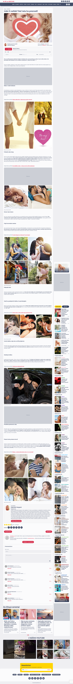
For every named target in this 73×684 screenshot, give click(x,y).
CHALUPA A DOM (64, 537)
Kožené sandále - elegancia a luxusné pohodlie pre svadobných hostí (65, 370)
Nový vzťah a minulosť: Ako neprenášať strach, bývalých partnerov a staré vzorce (65, 401)
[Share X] (14, 527)
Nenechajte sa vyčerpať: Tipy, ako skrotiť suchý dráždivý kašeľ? (65, 438)
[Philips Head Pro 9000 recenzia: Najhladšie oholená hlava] (62, 644)
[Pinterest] (67, 1)
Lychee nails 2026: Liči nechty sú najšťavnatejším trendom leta (65, 342)
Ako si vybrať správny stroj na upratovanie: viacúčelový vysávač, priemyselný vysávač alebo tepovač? (64, 510)
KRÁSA (13, 4)
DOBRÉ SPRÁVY (64, 454)
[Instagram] (65, 1)
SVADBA (54, 4)
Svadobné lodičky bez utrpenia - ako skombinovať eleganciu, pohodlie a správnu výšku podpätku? (65, 362)
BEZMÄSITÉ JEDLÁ (65, 564)
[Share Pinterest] (16, 527)
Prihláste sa (12, 536)
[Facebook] (62, 1)
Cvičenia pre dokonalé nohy (18, 366)
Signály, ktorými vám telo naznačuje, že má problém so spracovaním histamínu (65, 390)
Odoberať (49, 669)
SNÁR (43, 4)
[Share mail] (21, 527)
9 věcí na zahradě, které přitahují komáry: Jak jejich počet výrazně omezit (65, 428)
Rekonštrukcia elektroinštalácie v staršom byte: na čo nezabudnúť (65, 522)
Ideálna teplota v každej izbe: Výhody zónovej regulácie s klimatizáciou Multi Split (65, 550)
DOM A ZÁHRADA (65, 484)
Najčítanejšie (58, 306)
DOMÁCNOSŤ (64, 495)
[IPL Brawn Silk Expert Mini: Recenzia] (62, 654)
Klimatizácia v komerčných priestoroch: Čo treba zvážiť (64, 531)
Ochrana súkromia (46, 674)
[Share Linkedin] (19, 527)
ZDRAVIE (32, 4)
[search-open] (69, 4)
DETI (62, 476)
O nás (14, 674)
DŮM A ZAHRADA (65, 424)
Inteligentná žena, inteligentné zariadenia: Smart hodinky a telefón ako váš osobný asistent (65, 447)
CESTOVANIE (50, 4)
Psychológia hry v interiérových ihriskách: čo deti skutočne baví (65, 479)
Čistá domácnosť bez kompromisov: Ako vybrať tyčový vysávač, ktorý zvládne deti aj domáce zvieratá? (65, 579)
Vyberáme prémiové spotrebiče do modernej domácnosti (64, 560)
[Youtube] (63, 1)
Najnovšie (65, 306)
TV (60, 4)
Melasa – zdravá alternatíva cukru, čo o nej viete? (22, 452)
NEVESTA (63, 357)
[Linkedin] (69, 1)
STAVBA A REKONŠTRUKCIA (65, 518)
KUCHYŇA (63, 556)
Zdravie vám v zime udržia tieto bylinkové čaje (22, 312)
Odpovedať (9, 568)
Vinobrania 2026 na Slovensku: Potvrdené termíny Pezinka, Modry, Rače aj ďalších (65, 350)
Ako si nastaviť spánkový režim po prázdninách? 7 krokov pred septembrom (64, 409)
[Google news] (40, 678)
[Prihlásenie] (67, 4)
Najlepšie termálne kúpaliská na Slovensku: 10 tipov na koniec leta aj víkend (64, 328)
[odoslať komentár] (49, 561)
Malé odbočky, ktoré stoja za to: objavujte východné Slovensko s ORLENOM (65, 459)
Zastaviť (7, 54)
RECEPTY (28, 4)
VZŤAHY (25, 4)
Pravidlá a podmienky (35, 674)
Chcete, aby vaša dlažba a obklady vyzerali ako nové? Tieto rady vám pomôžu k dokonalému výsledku (65, 500)
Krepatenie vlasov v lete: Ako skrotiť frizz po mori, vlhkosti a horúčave (65, 320)
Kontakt (20, 674)
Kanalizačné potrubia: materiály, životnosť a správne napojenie (64, 541)
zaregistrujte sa (31, 538)
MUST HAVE (63, 367)
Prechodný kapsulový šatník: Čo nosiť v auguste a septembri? (65, 335)
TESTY (36, 4)
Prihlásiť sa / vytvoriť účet (28, 542)
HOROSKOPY (39, 4)
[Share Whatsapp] (11, 527)
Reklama (26, 674)
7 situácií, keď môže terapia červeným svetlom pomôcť (64, 381)
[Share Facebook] (9, 527)
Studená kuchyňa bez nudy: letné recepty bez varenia (65, 568)
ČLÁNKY (63, 434)
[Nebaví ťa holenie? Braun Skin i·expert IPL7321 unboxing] (45, 654)
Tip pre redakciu (56, 674)
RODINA (63, 405)
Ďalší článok (49, 531)
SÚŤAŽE (58, 4)
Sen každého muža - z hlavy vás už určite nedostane (23, 165)
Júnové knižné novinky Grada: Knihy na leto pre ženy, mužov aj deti (65, 588)
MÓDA (46, 4)
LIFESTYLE (21, 4)
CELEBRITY (17, 4)
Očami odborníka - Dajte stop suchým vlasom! (22, 99)
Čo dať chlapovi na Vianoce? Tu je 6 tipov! (21, 235)
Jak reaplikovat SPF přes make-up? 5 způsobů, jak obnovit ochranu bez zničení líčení (64, 420)
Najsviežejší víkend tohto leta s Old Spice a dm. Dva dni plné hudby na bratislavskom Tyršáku (65, 312)
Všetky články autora (16, 521)
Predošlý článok (8, 531)
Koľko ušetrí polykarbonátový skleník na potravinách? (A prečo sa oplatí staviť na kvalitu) (65, 488)
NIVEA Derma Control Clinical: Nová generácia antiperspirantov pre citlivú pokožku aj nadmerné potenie (65, 468)
